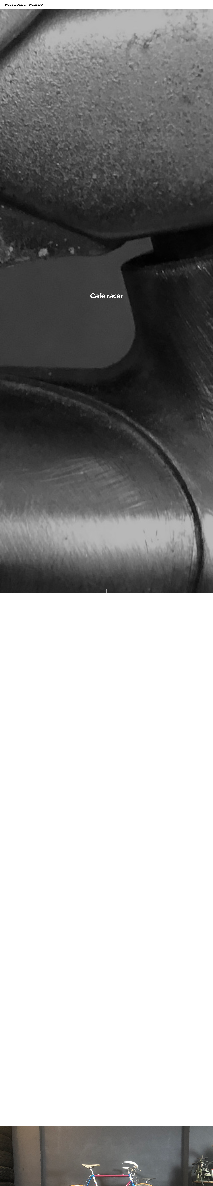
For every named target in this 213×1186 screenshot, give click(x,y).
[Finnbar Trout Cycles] (23, 5)
